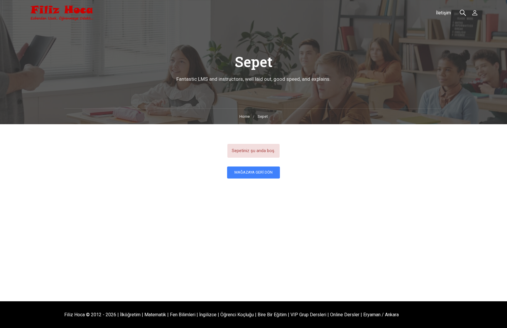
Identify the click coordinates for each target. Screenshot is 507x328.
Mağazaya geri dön (253, 172)
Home (244, 116)
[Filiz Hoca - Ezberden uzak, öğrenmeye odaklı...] (61, 13)
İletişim (443, 13)
